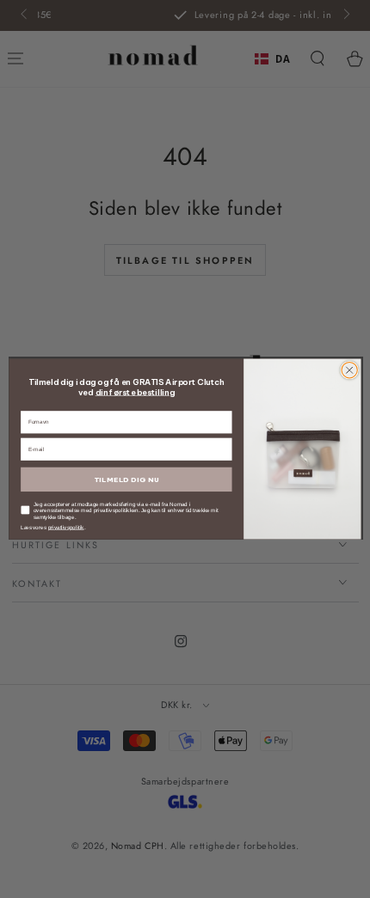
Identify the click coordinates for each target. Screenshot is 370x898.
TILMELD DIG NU (126, 479)
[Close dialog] (349, 370)
